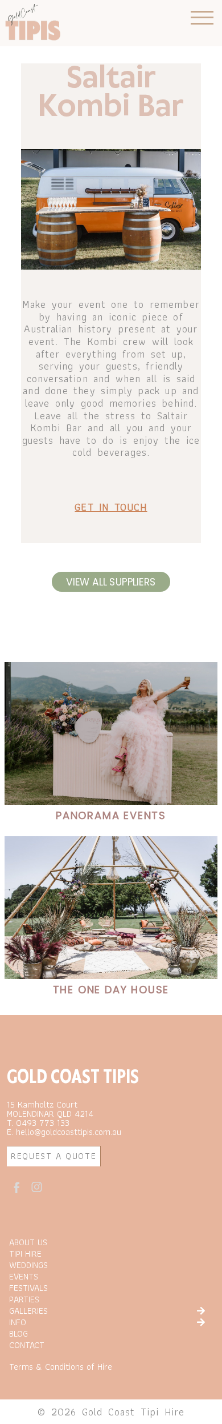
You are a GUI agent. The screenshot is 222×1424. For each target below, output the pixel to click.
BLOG (18, 1333)
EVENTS (23, 1276)
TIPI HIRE (25, 1253)
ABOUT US (28, 1242)
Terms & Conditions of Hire (60, 1366)
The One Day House (111, 989)
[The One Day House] (111, 907)
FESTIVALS (28, 1288)
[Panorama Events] (111, 733)
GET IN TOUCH (111, 507)
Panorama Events (111, 815)
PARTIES (24, 1299)
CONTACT (26, 1345)
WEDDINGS (28, 1265)
